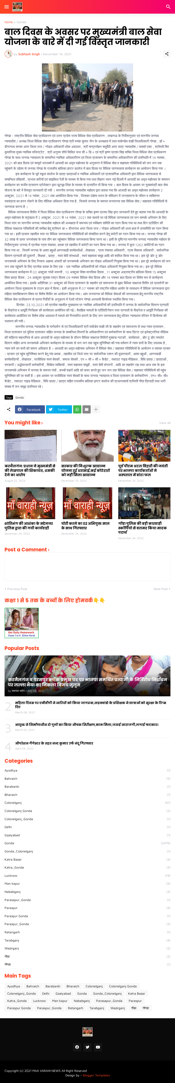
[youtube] (98, 1047)
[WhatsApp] (77, 409)
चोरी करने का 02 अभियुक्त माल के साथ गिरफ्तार (85, 525)
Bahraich (87, 778)
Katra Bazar (87, 859)
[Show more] (96, 409)
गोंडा (87, 956)
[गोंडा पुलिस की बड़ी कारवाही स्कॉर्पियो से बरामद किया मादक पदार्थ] (144, 503)
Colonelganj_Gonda (87, 819)
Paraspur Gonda (87, 916)
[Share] (166, 53)
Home (9, 22)
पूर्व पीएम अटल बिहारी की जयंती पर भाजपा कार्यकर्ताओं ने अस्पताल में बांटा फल (143, 470)
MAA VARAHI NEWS (46, 1071)
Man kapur (87, 883)
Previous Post (17, 589)
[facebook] (77, 1047)
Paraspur (87, 908)
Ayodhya (87, 770)
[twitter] (87, 1047)
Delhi (87, 827)
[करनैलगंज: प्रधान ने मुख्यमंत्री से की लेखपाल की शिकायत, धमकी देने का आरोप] (31, 446)
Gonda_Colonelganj (87, 851)
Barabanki (87, 786)
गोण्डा (87, 964)
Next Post (161, 589)
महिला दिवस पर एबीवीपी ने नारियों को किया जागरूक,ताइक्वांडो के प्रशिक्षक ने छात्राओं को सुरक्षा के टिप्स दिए (90, 705)
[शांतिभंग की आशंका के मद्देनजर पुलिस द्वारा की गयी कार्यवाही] (31, 503)
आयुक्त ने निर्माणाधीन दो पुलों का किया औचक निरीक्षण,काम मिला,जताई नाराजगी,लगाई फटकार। (86, 725)
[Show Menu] (6, 7)
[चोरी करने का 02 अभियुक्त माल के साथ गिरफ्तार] (87, 503)
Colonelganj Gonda (87, 811)
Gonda (21, 22)
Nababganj (87, 892)
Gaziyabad (87, 835)
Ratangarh (87, 932)
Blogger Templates (96, 1075)
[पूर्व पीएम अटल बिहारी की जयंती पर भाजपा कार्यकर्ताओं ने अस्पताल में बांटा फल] (144, 446)
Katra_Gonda (87, 867)
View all (164, 422)
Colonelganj (87, 802)
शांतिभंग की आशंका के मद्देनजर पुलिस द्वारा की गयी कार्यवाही (29, 525)
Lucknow (87, 875)
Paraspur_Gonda (87, 924)
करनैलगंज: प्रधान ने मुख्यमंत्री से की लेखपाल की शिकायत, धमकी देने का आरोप (30, 470)
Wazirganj (87, 948)
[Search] (169, 6)
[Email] (86, 409)
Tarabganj (87, 940)
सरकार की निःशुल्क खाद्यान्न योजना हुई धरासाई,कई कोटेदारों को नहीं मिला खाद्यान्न (85, 470)
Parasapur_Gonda (87, 900)
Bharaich (87, 795)
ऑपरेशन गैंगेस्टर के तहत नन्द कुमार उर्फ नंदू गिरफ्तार (54, 743)
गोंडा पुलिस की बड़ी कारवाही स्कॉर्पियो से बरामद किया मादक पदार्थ (142, 528)
